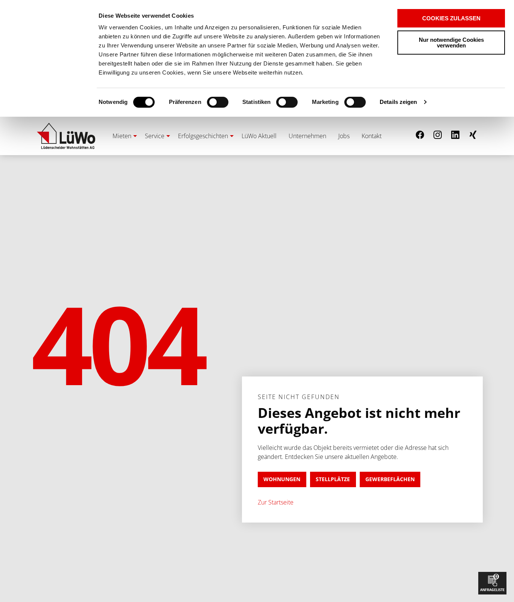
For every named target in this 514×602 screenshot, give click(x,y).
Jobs (344, 136)
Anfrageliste (492, 582)
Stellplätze (333, 479)
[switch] (204, 102)
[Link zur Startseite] (66, 136)
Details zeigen (398, 102)
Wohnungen (281, 479)
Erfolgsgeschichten (203, 136)
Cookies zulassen (451, 18)
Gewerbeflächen (390, 479)
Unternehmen (307, 136)
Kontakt (372, 136)
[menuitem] (122, 136)
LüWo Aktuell (259, 136)
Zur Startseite (275, 502)
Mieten (122, 136)
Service (154, 136)
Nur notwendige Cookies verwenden (451, 43)
